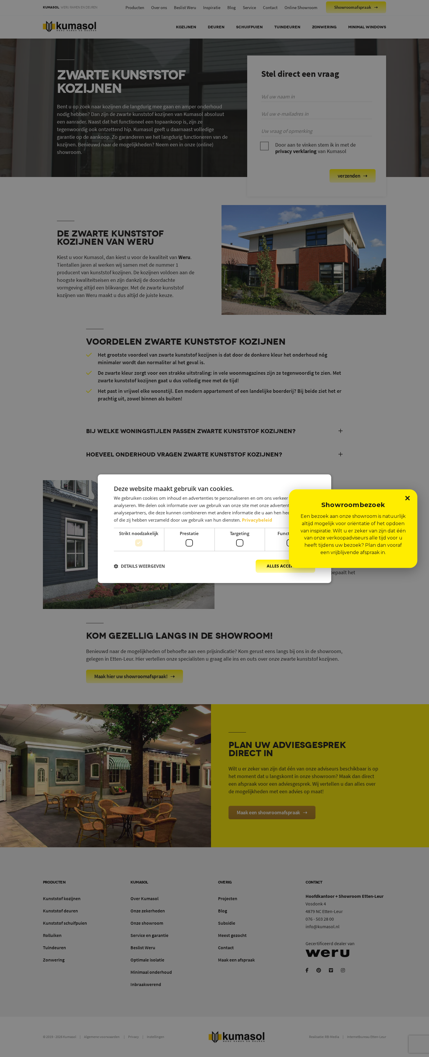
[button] (139, 566)
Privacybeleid (257, 520)
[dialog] (214, 528)
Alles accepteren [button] (286, 566)
